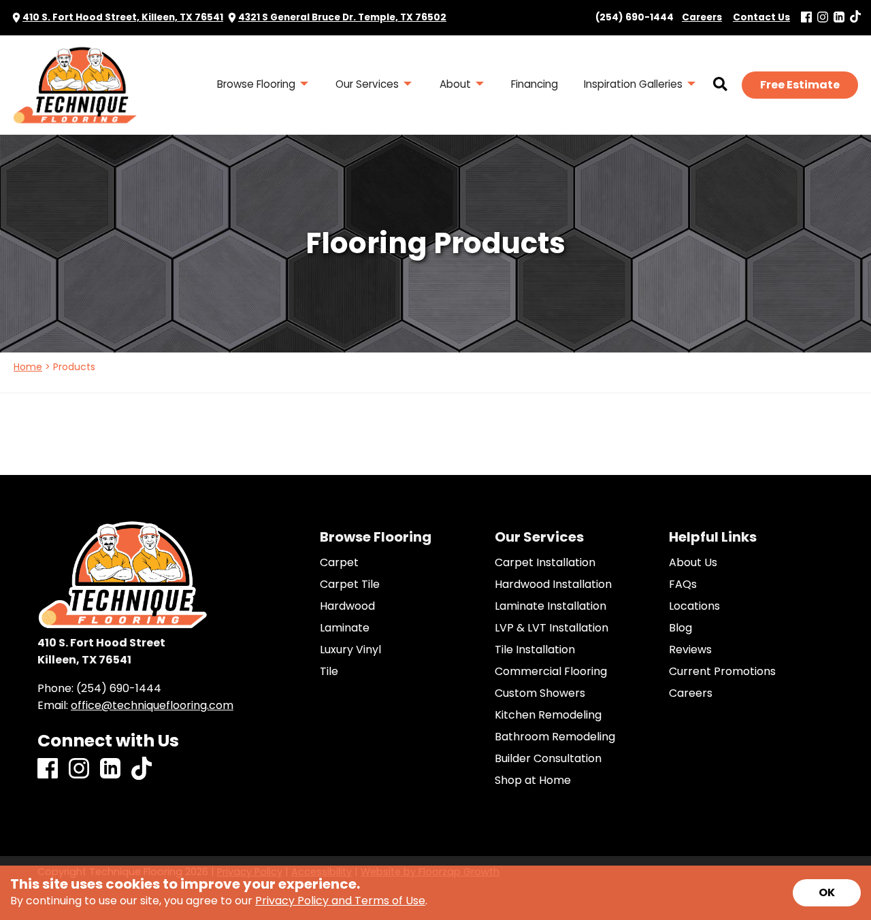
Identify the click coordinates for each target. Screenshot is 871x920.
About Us (693, 562)
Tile (329, 671)
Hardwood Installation (553, 584)
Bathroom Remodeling (555, 737)
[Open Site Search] (720, 85)
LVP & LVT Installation (551, 628)
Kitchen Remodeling (548, 715)
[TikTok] (855, 17)
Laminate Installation (550, 606)
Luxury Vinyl (350, 649)
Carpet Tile (350, 584)
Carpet (339, 562)
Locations (694, 606)
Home (28, 367)
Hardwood (347, 606)
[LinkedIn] (839, 18)
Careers (690, 693)
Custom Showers (540, 693)
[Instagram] (822, 18)
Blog (680, 628)
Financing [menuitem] (534, 84)
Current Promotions (722, 671)
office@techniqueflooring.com (152, 705)
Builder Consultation (548, 758)
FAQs (683, 584)
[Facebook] (806, 18)
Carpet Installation (545, 562)
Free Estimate (800, 85)
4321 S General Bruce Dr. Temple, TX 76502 (342, 17)
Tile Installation (535, 649)
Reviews (690, 649)
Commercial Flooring (551, 671)
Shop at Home (533, 780)
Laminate (344, 628)
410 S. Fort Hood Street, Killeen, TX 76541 (122, 17)
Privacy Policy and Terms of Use (340, 900)
